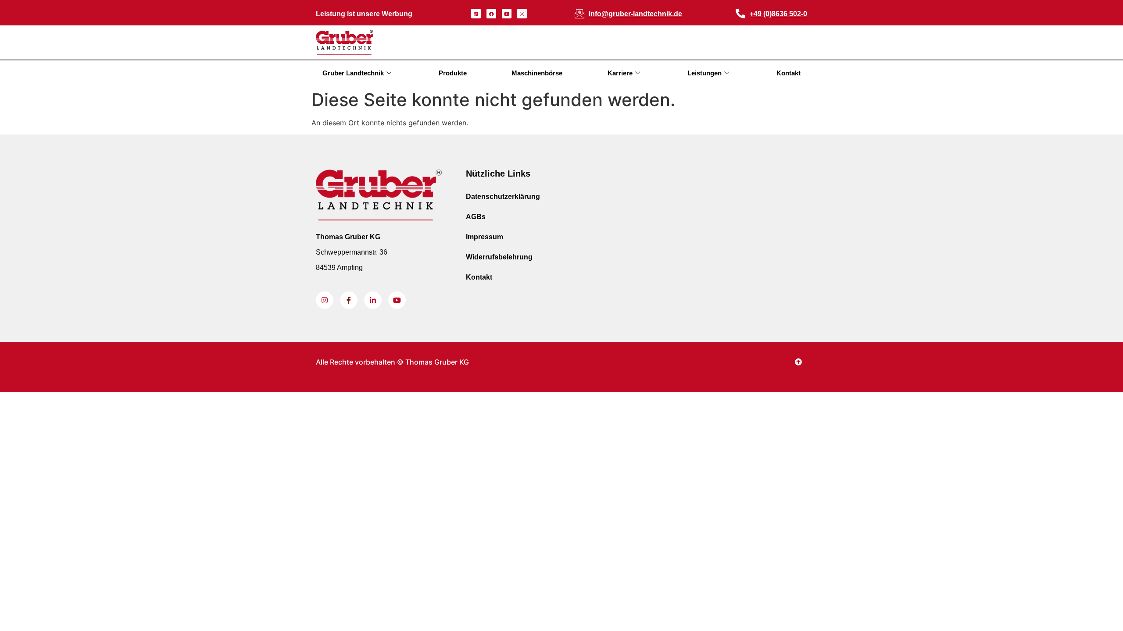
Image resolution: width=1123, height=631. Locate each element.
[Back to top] (798, 362)
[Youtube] (506, 13)
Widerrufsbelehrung (499, 257)
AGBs (476, 216)
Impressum (484, 237)
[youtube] (397, 300)
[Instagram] (522, 13)
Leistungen (704, 73)
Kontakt (788, 73)
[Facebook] (491, 13)
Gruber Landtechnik (353, 73)
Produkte (453, 73)
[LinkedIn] (373, 300)
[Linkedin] (476, 13)
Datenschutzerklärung (503, 196)
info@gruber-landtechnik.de (635, 14)
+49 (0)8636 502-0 (778, 14)
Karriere (620, 73)
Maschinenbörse (536, 73)
